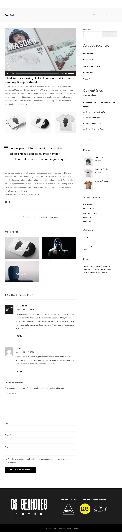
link (110, 266)
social (109, 269)
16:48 (32, 310)
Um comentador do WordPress (96, 102)
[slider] (71, 73)
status (86, 273)
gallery (98, 266)
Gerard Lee (21, 305)
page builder (88, 269)
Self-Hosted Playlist (91, 66)
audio (31, 195)
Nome (8, 423)
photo (97, 269)
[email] (41, 514)
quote (103, 269)
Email (8, 435)
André (85, 112)
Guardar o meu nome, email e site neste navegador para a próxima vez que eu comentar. (40, 461)
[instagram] (17, 514)
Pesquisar (87, 30)
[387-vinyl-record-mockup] (40, 122)
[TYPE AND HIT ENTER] (114, 140)
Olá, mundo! (88, 53)
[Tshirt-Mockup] (65, 122)
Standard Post (89, 60)
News (23, 195)
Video (86, 250)
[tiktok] (35, 514)
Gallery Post (88, 72)
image (105, 266)
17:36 (32, 352)
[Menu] (118, 4)
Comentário (10, 393)
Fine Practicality (98, 112)
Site (6, 447)
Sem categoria (89, 246)
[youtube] (23, 515)
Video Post (87, 79)
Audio (86, 238)
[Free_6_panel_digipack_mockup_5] (15, 122)
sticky (92, 273)
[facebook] (29, 514)
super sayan (100, 273)
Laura (18, 348)
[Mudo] (66, 73)
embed (36, 195)
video (108, 273)
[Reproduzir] (7, 73)
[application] (40, 73)
